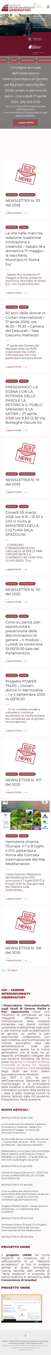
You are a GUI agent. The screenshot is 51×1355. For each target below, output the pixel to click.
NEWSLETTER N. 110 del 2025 (17, 1185)
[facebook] (25, 1335)
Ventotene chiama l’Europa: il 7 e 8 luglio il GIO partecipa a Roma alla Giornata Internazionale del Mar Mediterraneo (25, 853)
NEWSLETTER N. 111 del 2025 (16, 1166)
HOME (14, 60)
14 (9, 970)
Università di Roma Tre (17, 1068)
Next (14, 970)
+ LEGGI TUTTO (25, 122)
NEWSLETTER (27, 60)
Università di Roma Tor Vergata (25, 1065)
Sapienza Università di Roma (29, 1062)
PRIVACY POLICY (25, 1350)
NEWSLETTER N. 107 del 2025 (17, 1218)
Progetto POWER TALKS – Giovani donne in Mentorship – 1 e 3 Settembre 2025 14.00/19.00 (25, 690)
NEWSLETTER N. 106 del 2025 (17, 1237)
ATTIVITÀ (11, 195)
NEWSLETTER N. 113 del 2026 (17, 1117)
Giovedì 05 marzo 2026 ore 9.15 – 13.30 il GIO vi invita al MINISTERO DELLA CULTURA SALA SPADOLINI (24, 523)
